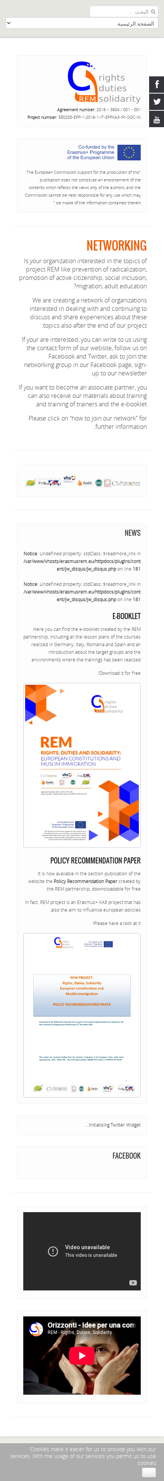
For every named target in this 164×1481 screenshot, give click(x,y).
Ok (149, 1472)
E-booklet (127, 616)
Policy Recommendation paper (95, 860)
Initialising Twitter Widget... (113, 1125)
